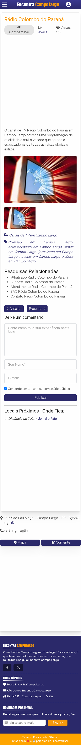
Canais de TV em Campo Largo (33, 235)
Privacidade (40, 737)
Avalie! (43, 32)
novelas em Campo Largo (39, 257)
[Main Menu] (4, 4)
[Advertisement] (40, 83)
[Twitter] (18, 667)
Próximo (35, 309)
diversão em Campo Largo (40, 242)
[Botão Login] (68, 4)
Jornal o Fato (47, 419)
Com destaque (32, 696)
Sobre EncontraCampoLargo (25, 684)
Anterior (16, 309)
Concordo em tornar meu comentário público (39, 388)
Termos (26, 737)
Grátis (49, 696)
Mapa (21, 542)
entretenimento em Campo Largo (35, 247)
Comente (63, 542)
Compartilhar (19, 32)
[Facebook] (7, 667)
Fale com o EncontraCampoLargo (28, 690)
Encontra (38, 4)
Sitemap (54, 737)
